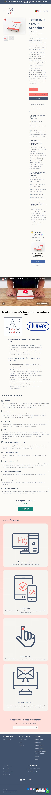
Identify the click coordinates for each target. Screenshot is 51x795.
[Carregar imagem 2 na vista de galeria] (11, 38)
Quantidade (31, 87)
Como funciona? (23, 739)
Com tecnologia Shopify (43, 793)
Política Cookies (7, 774)
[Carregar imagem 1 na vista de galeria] (5, 38)
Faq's (20, 742)
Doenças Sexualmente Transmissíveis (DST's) (40, 752)
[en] (38, 11)
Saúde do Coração (39, 748)
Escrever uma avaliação (25, 509)
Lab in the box (35, 793)
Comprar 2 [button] (38, 260)
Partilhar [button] (32, 111)
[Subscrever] (36, 727)
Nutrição (37, 756)
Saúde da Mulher (39, 739)
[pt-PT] (36, 11)
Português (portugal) (10, 791)
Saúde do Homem (39, 745)
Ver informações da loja (36, 108)
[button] (4, 11)
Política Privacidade (8, 771)
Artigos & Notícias (7, 765)
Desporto (37, 759)
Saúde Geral (38, 742)
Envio (36, 33)
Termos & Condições (8, 768)
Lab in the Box (7, 739)
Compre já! (38, 98)
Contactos (21, 745)
